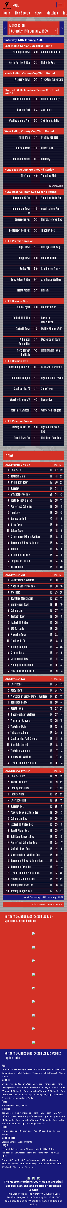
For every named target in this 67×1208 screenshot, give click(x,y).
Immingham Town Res (21, 211)
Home (6, 13)
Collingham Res (19, 819)
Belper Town (24, 247)
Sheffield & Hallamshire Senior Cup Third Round (31, 91)
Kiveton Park (23, 110)
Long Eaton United (20, 280)
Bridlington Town (21, 52)
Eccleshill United (21, 318)
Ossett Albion (23, 290)
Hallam (45, 290)
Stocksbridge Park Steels (24, 739)
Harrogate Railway (50, 247)
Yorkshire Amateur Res (22, 879)
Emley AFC (25, 269)
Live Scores (22, 13)
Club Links (18, 1167)
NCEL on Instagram (30, 1160)
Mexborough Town (50, 339)
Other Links (30, 1167)
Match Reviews (24, 1072)
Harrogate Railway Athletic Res (27, 861)
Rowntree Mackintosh (47, 320)
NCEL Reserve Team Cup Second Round (30, 192)
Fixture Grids (8, 1098)
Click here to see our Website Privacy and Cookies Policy (33, 1202)
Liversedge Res (22, 219)
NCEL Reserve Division (19, 421)
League (22, 1069)
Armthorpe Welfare (51, 280)
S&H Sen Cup (25, 1094)
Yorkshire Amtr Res (51, 198)
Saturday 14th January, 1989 (23, 40)
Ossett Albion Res (50, 209)
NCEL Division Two (16, 361)
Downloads (20, 1152)
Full (3, 1105)
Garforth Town (23, 329)
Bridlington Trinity (50, 269)
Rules (51, 1149)
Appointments (25, 1141)
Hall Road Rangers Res (22, 837)
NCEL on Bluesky (28, 1163)
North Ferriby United (19, 63)
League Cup (49, 1087)
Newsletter (43, 1152)
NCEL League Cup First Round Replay (29, 169)
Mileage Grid (45, 1130)
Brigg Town (24, 258)
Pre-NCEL (54, 1152)
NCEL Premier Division (19, 241)
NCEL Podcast (50, 1072)
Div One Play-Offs (33, 1087)
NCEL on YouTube (46, 1163)
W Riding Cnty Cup (42, 1094)
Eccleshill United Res (22, 824)
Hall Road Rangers (20, 378)
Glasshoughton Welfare (23, 714)
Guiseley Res (17, 806)
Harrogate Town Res (51, 219)
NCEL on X (14, 1160)
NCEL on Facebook (50, 1160)
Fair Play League (23, 1112)
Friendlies (58, 1094)
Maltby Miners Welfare (22, 580)
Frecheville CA (48, 307)
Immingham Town (50, 350)
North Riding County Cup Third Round (29, 73)
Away (17, 1105)
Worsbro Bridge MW (20, 400)
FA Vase (5, 1090)
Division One (52, 1069)
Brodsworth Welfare (51, 367)
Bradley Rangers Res (21, 891)
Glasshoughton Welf (19, 367)
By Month (37, 1083)
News (38, 13)
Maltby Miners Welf (51, 329)
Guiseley (45, 159)
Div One (19, 1087)
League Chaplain (26, 1149)
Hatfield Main (23, 148)
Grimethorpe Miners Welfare (25, 537)
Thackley (15, 513)
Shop (4, 1160)
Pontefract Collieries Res (24, 843)
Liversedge (46, 400)
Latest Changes (9, 1141)
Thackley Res (48, 230)
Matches (52, 13)
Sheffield (25, 176)
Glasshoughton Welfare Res (25, 855)
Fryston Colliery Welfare (23, 763)
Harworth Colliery (50, 99)
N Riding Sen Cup (56, 1090)
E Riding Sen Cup (19, 1090)
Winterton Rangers (51, 410)
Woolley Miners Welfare (23, 586)
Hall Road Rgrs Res (51, 438)
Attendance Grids (24, 1098)
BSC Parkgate (23, 307)
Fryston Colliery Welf (52, 378)
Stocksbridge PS (22, 389)
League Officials (9, 1149)
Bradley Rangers (49, 137)
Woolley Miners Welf (19, 121)
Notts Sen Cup (10, 1094)
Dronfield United (21, 99)
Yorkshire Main (49, 176)
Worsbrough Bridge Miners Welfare (29, 696)
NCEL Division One (16, 301)
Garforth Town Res (20, 849)
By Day (18, 1083)
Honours (31, 1152)
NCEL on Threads (10, 1163)
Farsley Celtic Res (21, 427)
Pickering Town (22, 79)
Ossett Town (47, 148)
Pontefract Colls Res (19, 230)
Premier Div (49, 1083)
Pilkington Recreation (24, 341)
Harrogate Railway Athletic (25, 543)
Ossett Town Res (22, 438)
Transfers (37, 1072)
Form (24, 1105)
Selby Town (47, 389)
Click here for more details (47, 904)
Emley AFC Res (18, 776)
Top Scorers (7, 1112)
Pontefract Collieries (21, 506)
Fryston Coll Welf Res (50, 429)
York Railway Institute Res (24, 812)
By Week (27, 1083)
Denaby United (48, 258)
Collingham (24, 137)
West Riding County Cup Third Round (29, 131)
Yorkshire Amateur (20, 410)
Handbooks (7, 1152)
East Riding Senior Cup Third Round (28, 46)
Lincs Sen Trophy (38, 1090)
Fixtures (13, 1069)
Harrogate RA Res (21, 198)
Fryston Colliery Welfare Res (25, 873)
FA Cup (60, 1087)
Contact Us (41, 1149)
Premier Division (36, 1069)
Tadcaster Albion (21, 159)
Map (35, 1130)
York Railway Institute (23, 352)
